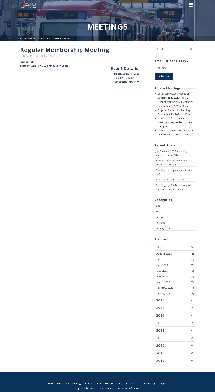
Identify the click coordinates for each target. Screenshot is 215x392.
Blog (158, 205)
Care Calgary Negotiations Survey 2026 (174, 171)
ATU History (63, 383)
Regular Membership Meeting (174, 101)
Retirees (160, 222)
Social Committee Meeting (172, 93)
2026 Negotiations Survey (170, 179)
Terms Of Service (131, 388)
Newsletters (162, 217)
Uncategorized (164, 228)
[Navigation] (191, 4)
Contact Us (122, 383)
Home (50, 383)
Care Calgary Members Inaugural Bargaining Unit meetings (173, 187)
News (159, 211)
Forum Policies (112, 388)
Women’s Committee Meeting (174, 130)
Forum (134, 383)
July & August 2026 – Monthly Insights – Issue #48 (171, 153)
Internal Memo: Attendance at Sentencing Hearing (172, 162)
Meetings (134, 81)
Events (88, 383)
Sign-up (164, 383)
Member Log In (149, 383)
